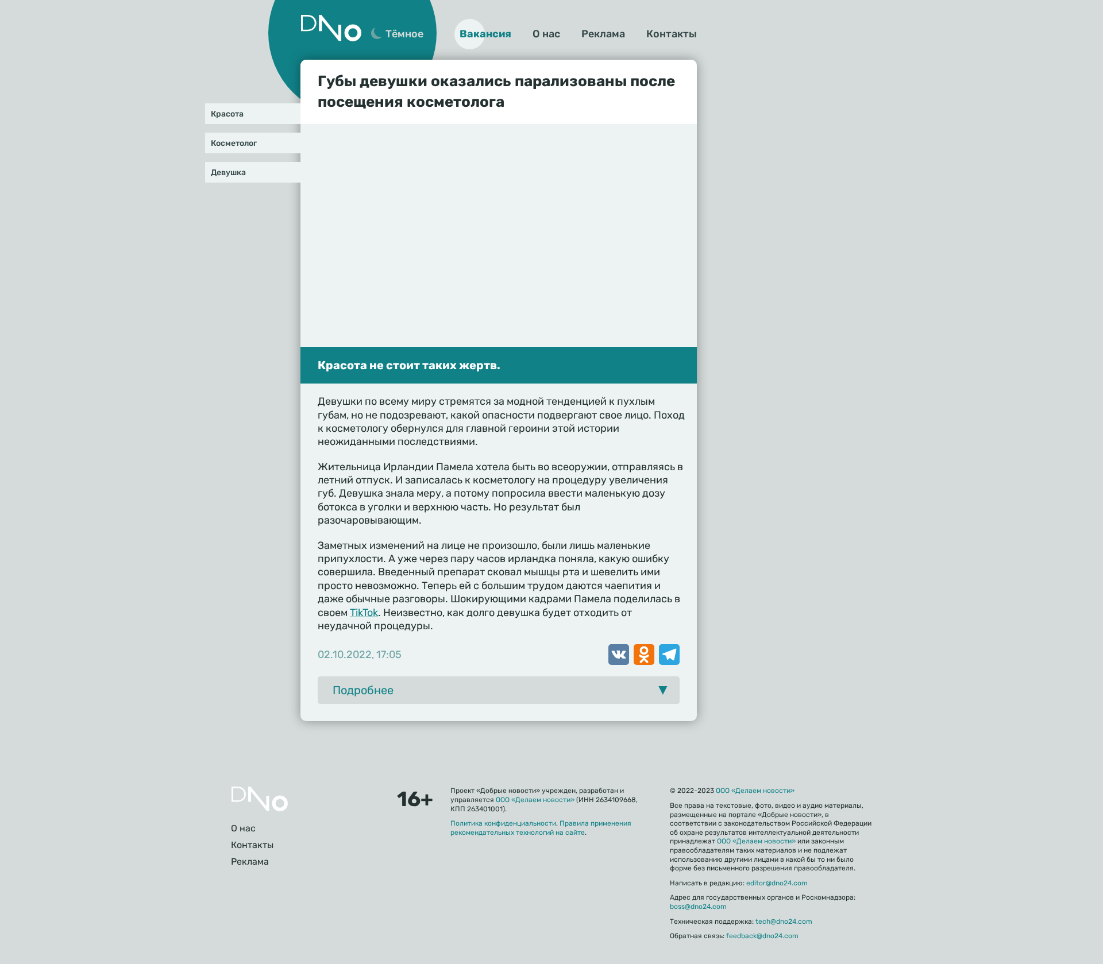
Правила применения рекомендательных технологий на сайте (540, 828)
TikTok (364, 612)
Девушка (228, 172)
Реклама (603, 34)
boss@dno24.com (698, 907)
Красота (227, 114)
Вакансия (485, 34)
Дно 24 (330, 28)
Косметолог (234, 143)
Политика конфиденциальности (503, 823)
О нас (546, 34)
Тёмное (404, 34)
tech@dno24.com (783, 921)
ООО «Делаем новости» (535, 800)
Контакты (671, 34)
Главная (259, 799)
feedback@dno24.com (762, 936)
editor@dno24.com (777, 883)
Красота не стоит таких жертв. (409, 365)
